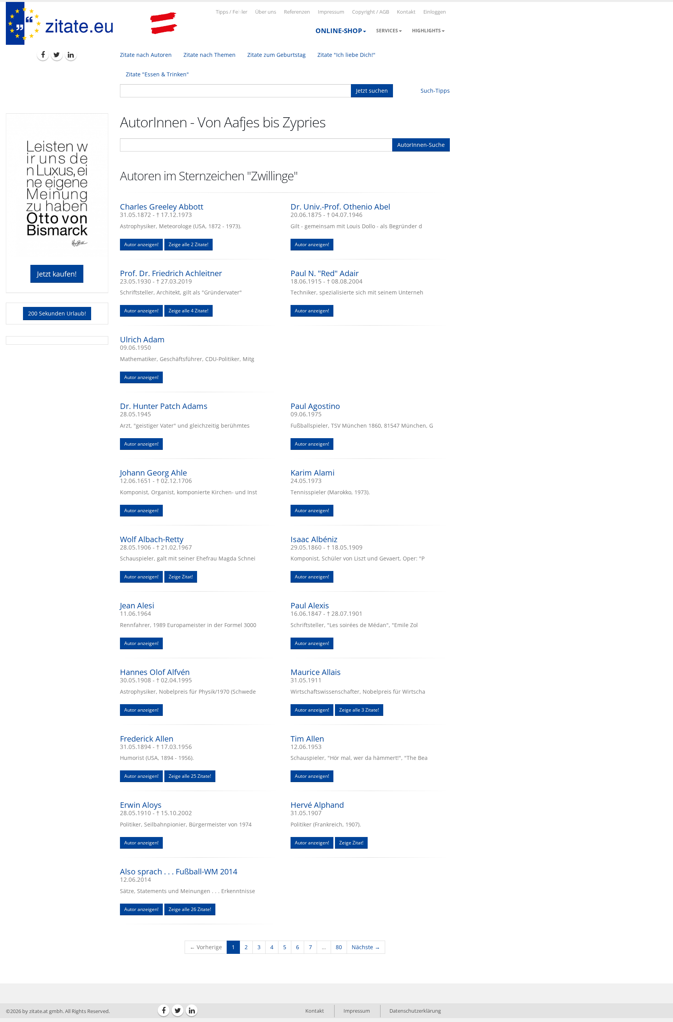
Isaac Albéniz (314, 539)
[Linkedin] (71, 54)
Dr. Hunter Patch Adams (164, 406)
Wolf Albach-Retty (151, 539)
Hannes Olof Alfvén (155, 672)
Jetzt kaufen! (57, 273)
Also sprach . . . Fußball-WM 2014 (178, 871)
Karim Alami (313, 472)
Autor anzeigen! (141, 244)
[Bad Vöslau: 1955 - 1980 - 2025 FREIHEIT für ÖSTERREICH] (163, 23)
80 (339, 947)
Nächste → (366, 947)
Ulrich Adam (142, 339)
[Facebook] (43, 54)
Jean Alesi (137, 605)
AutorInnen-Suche (421, 144)
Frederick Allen (146, 738)
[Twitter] (57, 54)
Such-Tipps (435, 90)
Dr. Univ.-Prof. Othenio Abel (340, 206)
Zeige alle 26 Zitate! (190, 909)
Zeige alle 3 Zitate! (359, 710)
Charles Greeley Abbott (161, 206)
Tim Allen (307, 738)
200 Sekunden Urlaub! (57, 313)
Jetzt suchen (372, 90)
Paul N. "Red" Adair (325, 273)
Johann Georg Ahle (153, 472)
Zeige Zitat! (181, 576)
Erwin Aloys (141, 805)
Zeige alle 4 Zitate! (188, 310)
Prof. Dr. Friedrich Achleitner (171, 273)
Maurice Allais (316, 672)
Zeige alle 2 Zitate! (188, 244)
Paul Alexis (310, 605)
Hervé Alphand (317, 805)
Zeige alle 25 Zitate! (190, 776)
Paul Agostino (315, 406)
